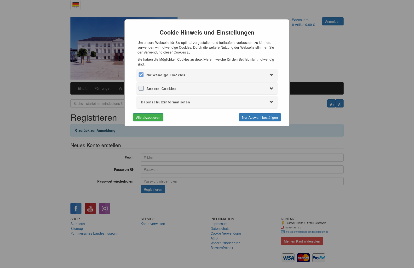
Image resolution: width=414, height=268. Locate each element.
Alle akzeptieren (148, 117)
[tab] (207, 75)
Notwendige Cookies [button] (165, 74)
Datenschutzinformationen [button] (165, 102)
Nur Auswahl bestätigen (260, 117)
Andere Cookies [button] (161, 88)
